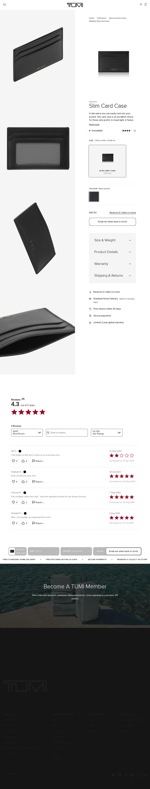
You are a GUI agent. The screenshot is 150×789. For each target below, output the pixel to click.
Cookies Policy (60, 781)
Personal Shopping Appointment (133, 720)
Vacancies (7, 754)
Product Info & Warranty (61, 742)
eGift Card (56, 765)
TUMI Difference (9, 720)
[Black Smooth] (94, 197)
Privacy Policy (26, 781)
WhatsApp (124, 731)
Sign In (92, 720)
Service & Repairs (59, 731)
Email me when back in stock (112, 221)
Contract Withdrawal (93, 781)
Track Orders (94, 726)
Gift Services (57, 759)
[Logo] (75, 5)
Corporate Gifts (9, 731)
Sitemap (49, 781)
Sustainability (8, 737)
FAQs (54, 754)
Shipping (55, 720)
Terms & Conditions (11, 781)
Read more (94, 125)
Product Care (57, 748)
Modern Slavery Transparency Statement (20, 748)
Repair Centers (58, 737)
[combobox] (27, 432)
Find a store (8, 726)
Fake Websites (9, 742)
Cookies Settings (75, 781)
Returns (55, 726)
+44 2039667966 (127, 726)
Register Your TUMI (97, 731)
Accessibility (39, 781)
